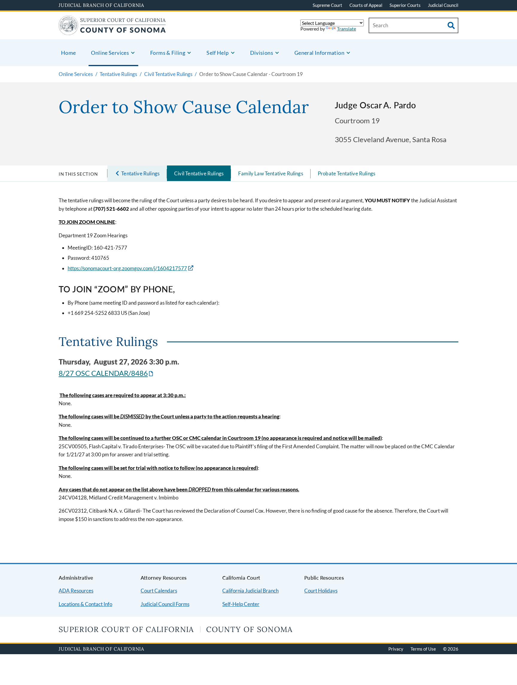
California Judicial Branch (250, 590)
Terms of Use (423, 648)
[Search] (451, 25)
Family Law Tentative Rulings (270, 173)
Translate (346, 28)
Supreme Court (327, 5)
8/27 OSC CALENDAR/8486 (106, 373)
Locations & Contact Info (85, 604)
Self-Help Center (240, 604)
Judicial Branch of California (101, 5)
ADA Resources (76, 590)
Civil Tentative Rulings (198, 173)
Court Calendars (159, 590)
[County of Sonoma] (112, 31)
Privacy (395, 648)
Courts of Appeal (365, 5)
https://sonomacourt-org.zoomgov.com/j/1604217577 (127, 268)
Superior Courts (405, 5)
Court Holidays (320, 590)
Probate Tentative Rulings (346, 173)
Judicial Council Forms (165, 604)
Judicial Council (443, 5)
